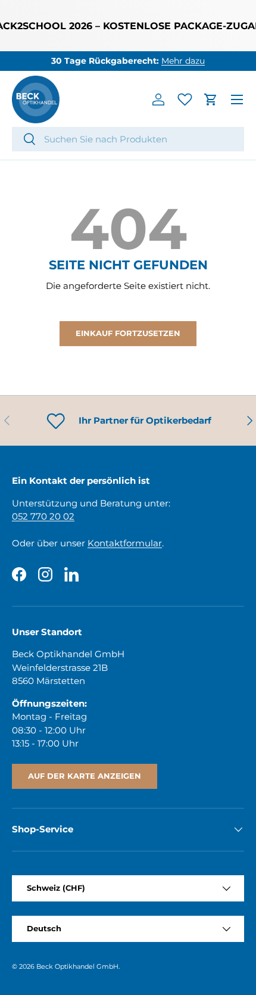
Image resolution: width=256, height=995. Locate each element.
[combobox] (128, 139)
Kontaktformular (125, 543)
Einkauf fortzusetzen (128, 333)
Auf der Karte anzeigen (84, 776)
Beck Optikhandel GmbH (77, 966)
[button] (211, 99)
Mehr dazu (183, 61)
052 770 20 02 (43, 516)
